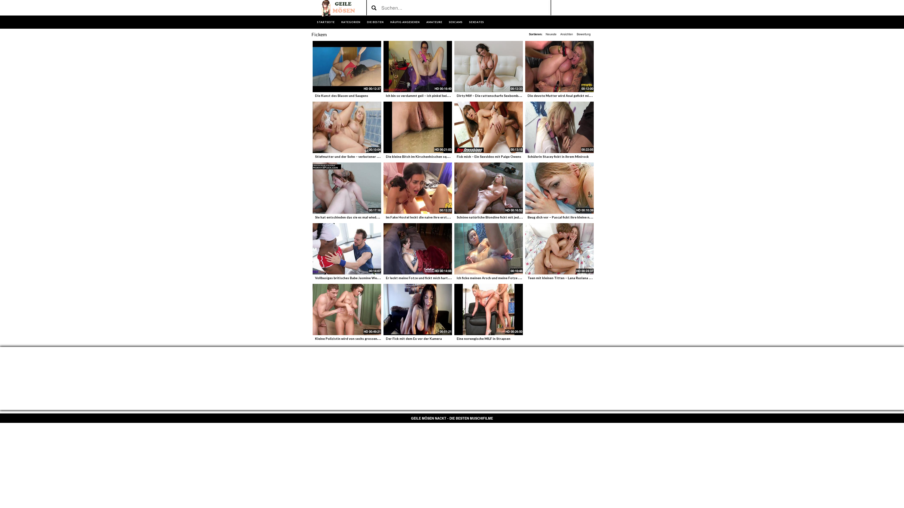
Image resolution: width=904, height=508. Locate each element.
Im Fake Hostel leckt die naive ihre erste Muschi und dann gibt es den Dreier (445, 217)
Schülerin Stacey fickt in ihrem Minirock (558, 157)
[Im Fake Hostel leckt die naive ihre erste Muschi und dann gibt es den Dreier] (417, 188)
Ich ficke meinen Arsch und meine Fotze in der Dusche (498, 278)
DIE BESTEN (375, 22)
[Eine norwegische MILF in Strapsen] (488, 309)
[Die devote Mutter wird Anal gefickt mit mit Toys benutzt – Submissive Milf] (559, 66)
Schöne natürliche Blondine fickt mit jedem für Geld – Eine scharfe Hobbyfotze (517, 217)
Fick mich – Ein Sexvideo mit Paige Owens (489, 157)
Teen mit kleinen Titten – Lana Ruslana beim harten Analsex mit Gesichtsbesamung (592, 278)
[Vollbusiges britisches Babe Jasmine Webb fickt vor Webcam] (347, 248)
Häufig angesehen (405, 22)
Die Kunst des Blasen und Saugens (341, 96)
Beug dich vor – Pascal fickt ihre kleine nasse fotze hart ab (572, 217)
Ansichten (566, 34)
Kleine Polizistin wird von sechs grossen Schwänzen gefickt (361, 339)
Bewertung (584, 34)
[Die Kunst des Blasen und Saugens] (347, 66)
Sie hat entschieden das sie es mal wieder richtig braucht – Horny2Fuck (370, 217)
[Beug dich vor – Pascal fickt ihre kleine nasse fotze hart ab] (559, 188)
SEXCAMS (456, 22)
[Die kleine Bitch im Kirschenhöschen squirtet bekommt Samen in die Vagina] (417, 127)
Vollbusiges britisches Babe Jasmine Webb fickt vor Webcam (362, 278)
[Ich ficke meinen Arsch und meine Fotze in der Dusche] (488, 248)
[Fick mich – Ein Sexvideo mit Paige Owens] (488, 127)
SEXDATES (476, 22)
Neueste (551, 34)
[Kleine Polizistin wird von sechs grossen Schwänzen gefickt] (347, 309)
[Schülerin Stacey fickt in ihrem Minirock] (559, 127)
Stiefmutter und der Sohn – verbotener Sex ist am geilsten (360, 157)
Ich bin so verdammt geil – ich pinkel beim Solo (421, 96)
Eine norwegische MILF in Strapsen (483, 339)
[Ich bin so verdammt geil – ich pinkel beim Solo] (417, 66)
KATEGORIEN (350, 22)
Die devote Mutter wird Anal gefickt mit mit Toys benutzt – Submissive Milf (586, 96)
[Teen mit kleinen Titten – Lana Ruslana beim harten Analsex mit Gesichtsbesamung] (559, 248)
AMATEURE (434, 22)
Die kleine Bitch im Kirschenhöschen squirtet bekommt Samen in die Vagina (444, 157)
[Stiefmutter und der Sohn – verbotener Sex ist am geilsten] (347, 127)
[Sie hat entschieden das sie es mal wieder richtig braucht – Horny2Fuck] (347, 188)
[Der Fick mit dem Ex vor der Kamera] (417, 309)
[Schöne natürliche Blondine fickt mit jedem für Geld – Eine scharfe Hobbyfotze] (488, 188)
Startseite (326, 22)
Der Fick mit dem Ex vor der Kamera (414, 339)
